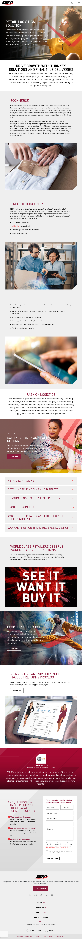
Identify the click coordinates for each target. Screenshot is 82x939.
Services (40, 907)
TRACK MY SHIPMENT (36, 931)
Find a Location (41, 917)
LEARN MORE (14, 456)
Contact (40, 912)
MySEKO (51, 931)
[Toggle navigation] (78, 3)
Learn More (14, 648)
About (40, 902)
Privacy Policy (37, 936)
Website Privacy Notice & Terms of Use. (57, 847)
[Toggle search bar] (72, 3)
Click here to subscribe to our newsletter (41, 924)
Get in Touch (41, 888)
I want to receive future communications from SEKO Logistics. (60, 851)
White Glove (16, 226)
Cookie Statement (59, 936)
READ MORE (17, 690)
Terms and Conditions (48, 936)
